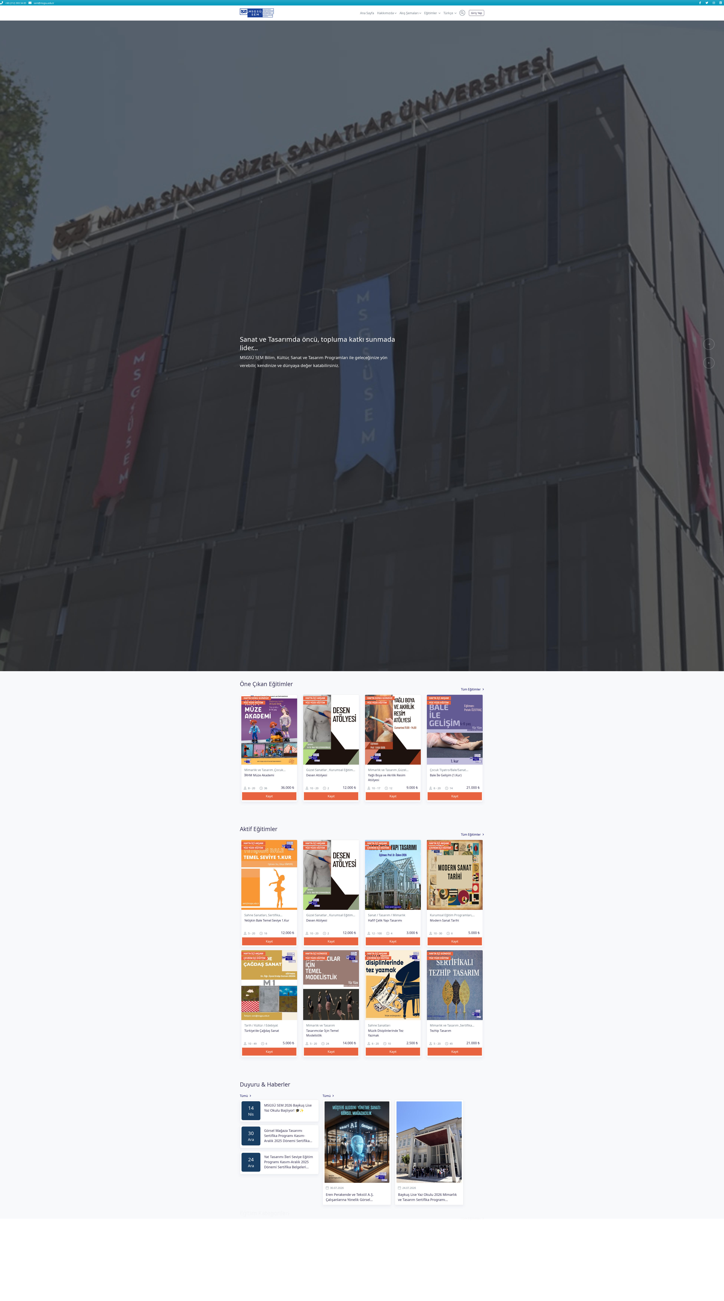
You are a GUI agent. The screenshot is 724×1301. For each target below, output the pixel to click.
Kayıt (269, 796)
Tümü (244, 1096)
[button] (462, 12)
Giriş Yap (476, 13)
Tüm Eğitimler (471, 689)
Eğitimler (431, 13)
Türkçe (448, 13)
